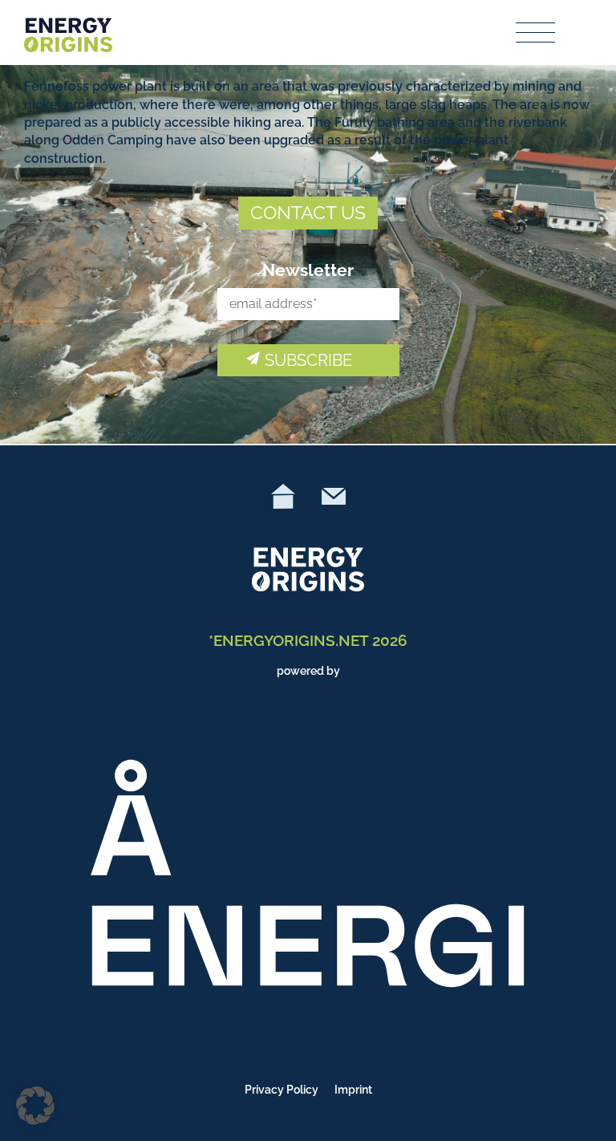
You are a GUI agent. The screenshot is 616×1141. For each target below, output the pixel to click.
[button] (35, 1105)
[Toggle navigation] (536, 32)
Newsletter (308, 270)
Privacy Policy (281, 1089)
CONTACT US (308, 212)
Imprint (353, 1089)
